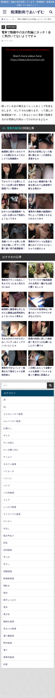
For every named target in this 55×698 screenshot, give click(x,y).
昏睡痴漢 (7, 571)
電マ (5, 650)
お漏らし (7, 428)
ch (3, 27)
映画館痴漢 (8, 578)
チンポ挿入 (8, 443)
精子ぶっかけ (9, 600)
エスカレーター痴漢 (13, 414)
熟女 (5, 593)
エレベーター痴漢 (11, 421)
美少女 (6, 614)
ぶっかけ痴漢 (9, 507)
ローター (7, 521)
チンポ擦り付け (10, 450)
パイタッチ (8, 471)
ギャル (6, 435)
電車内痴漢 (11, 27)
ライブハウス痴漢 (11, 514)
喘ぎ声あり (8, 536)
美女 (5, 607)
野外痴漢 (7, 643)
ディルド (7, 457)
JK (4, 400)
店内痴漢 (7, 550)
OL (4, 407)
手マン (6, 564)
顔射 (5, 664)
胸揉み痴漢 (8, 621)
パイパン (7, 478)
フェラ (6, 500)
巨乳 (5, 543)
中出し (6, 528)
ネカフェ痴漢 (9, 464)
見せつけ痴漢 (9, 629)
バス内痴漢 (8, 493)
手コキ (6, 557)
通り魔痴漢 (8, 636)
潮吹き (6, 586)
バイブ (6, 485)
